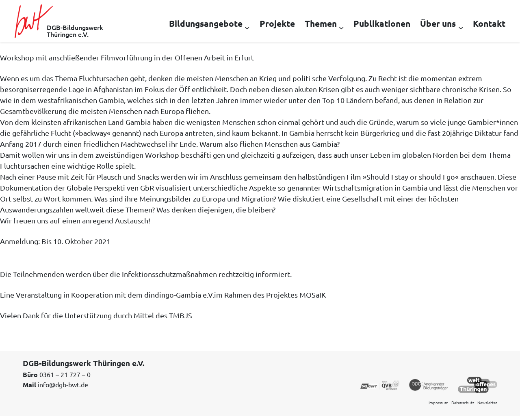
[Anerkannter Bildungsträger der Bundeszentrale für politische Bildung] (428, 384)
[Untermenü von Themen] (341, 27)
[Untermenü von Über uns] (460, 27)
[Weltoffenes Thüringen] (477, 384)
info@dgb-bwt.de (63, 384)
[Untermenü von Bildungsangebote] (247, 27)
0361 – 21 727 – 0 (65, 374)
